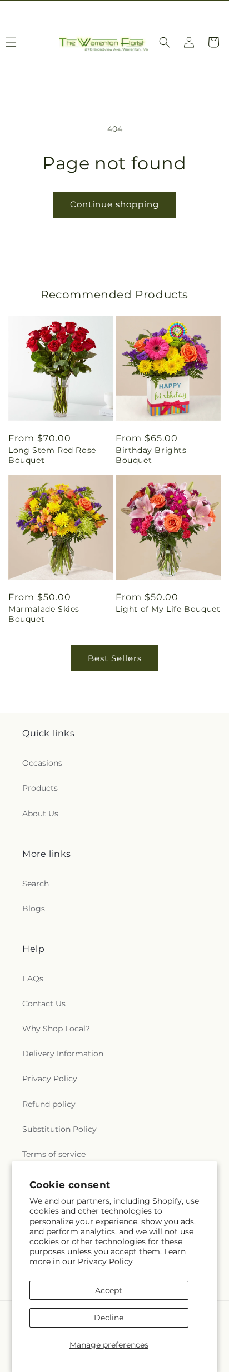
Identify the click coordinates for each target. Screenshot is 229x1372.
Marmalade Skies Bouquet (43, 614)
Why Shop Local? (56, 1029)
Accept (108, 1290)
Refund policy (49, 1104)
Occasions (42, 763)
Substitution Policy (59, 1129)
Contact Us (44, 1004)
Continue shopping (114, 204)
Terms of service (54, 1154)
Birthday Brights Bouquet (151, 455)
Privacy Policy (105, 1261)
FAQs (32, 979)
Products (40, 788)
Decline (108, 1318)
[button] (164, 42)
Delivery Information (62, 1054)
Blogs (33, 909)
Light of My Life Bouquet (168, 609)
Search (35, 884)
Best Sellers (115, 658)
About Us (40, 814)
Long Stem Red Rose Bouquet (52, 455)
